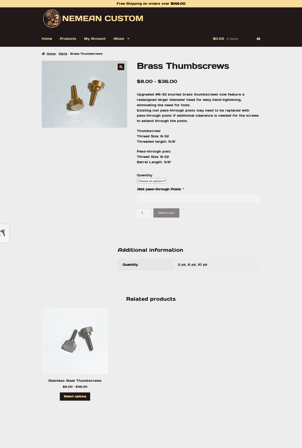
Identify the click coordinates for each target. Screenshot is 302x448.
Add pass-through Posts (160, 189)
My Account (95, 38)
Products (68, 38)
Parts (63, 54)
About (118, 38)
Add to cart (166, 213)
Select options (75, 396)
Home (47, 38)
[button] (121, 67)
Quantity (144, 175)
